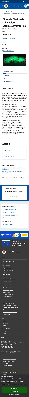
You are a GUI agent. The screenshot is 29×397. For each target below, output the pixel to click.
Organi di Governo (7, 268)
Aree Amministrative (8, 270)
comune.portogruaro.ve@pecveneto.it (12, 351)
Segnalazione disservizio (8, 361)
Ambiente (5, 310)
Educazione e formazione (9, 303)
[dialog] (14, 386)
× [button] (27, 375)
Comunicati (13, 12)
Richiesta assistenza (7, 365)
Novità (7, 12)
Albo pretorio (6, 374)
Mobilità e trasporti (7, 296)
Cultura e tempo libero (8, 290)
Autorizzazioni (6, 314)
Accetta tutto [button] (14, 388)
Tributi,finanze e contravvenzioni (10, 307)
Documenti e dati (7, 281)
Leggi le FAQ (6, 363)
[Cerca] (26, 6)
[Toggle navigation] (3, 6)
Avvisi (4, 325)
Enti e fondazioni (7, 274)
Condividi (5, 38)
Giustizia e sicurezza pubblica (9, 305)
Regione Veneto (5, 1)
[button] (14, 394)
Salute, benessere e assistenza (10, 312)
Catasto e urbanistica (8, 294)
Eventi (4, 333)
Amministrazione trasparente (10, 372)
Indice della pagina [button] (8, 71)
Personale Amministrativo (9, 279)
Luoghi (4, 331)
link (1, 385)
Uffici (4, 272)
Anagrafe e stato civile (8, 288)
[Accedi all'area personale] (23, 1)
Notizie (4, 321)
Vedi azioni (12, 38)
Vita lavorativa (6, 292)
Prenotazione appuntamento (9, 359)
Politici (4, 276)
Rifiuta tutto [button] (14, 391)
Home (3, 12)
